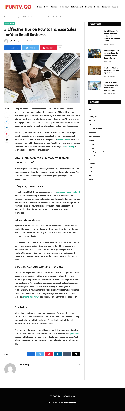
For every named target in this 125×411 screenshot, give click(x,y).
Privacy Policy (69, 396)
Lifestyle (88, 7)
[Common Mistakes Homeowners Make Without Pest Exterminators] (94, 85)
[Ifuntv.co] (18, 6)
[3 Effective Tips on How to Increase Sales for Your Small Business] (42, 78)
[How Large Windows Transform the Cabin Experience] (94, 70)
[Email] (6, 140)
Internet (91, 156)
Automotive (93, 113)
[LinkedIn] (6, 127)
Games (91, 144)
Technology (64, 7)
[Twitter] (6, 121)
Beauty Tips (92, 117)
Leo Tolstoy (15, 41)
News (46, 7)
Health (97, 7)
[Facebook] (6, 115)
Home (39, 7)
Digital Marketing (95, 128)
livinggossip (69, 146)
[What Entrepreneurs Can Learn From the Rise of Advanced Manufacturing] (94, 53)
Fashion (115, 7)
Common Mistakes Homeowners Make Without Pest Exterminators (111, 86)
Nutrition (91, 171)
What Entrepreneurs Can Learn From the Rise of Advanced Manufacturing (111, 54)
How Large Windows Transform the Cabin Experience (111, 70)
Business (54, 7)
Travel (90, 179)
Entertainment (77, 7)
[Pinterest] (6, 133)
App (89, 109)
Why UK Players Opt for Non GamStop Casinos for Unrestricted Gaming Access (112, 36)
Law (89, 160)
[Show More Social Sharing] (59, 47)
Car (89, 124)
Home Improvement (96, 152)
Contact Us (55, 396)
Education (106, 7)
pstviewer (74, 333)
